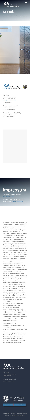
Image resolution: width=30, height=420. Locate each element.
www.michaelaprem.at (17, 201)
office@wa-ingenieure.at (9, 100)
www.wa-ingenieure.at (8, 381)
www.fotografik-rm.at (8, 196)
